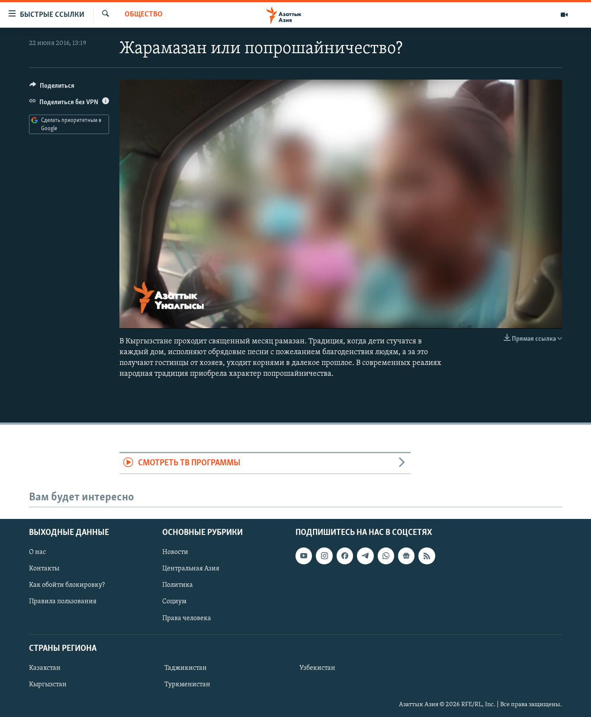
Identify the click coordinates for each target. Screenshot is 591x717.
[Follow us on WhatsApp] (386, 555)
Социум (174, 601)
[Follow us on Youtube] (304, 555)
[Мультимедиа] (564, 15)
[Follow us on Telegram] (365, 555)
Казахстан (45, 667)
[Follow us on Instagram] (324, 555)
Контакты (44, 568)
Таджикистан (185, 667)
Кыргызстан (48, 684)
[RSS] (426, 555)
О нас (37, 552)
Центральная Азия (190, 568)
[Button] (51, 88)
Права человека (186, 618)
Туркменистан (187, 684)
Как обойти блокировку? (67, 585)
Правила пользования (62, 601)
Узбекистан (317, 667)
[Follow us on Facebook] (345, 555)
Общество (144, 15)
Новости (175, 552)
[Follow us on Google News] (406, 555)
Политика (177, 585)
